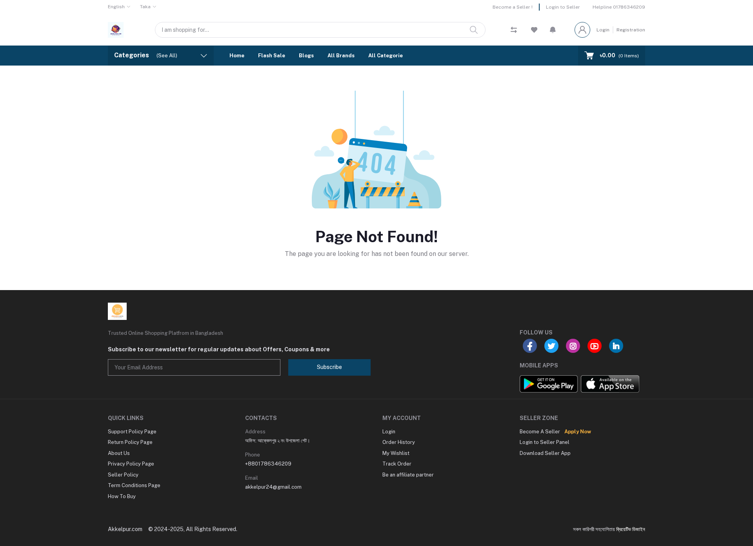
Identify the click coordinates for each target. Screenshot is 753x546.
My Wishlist (395, 453)
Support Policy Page (132, 432)
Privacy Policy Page (131, 464)
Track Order (396, 464)
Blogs (306, 55)
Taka (145, 6)
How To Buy (122, 496)
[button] (553, 29)
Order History (398, 442)
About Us (119, 453)
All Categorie (385, 55)
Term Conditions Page (134, 485)
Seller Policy (123, 475)
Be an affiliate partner (408, 475)
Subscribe (329, 367)
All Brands (341, 55)
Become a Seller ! (513, 7)
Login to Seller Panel (544, 442)
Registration (631, 30)
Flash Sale (271, 55)
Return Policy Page (130, 442)
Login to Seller (563, 7)
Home (236, 55)
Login (603, 30)
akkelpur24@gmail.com (273, 487)
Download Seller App (545, 453)
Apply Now (577, 432)
